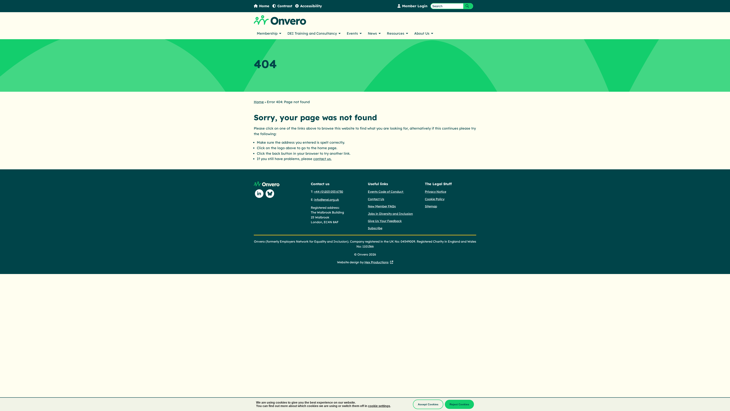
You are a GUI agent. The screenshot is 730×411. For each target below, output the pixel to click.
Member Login (414, 6)
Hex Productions (376, 262)
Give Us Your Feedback (385, 220)
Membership (267, 33)
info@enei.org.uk (326, 200)
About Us (421, 33)
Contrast (284, 6)
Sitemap (431, 206)
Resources (395, 33)
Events (352, 33)
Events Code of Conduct (386, 191)
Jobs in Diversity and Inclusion (390, 213)
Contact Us (376, 199)
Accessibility (311, 6)
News (372, 33)
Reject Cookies (459, 404)
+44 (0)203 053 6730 (328, 192)
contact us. (322, 159)
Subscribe (375, 228)
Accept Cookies (428, 404)
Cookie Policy (434, 199)
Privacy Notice (435, 191)
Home (264, 6)
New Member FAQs (382, 206)
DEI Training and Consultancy (312, 33)
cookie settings (379, 406)
